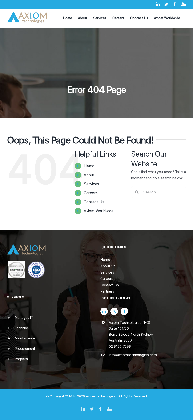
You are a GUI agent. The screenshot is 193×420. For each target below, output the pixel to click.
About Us (108, 266)
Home (89, 166)
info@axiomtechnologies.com (133, 355)
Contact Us (94, 202)
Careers (91, 193)
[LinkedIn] (104, 311)
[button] (50, 318)
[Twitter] (114, 311)
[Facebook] (124, 311)
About (89, 175)
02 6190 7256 (120, 346)
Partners (107, 291)
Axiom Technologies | (102, 396)
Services (91, 184)
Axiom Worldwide (98, 211)
